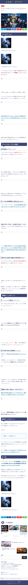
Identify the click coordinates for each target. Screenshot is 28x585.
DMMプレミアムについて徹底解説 (9, 566)
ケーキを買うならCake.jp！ (8, 563)
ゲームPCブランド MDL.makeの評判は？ (11, 564)
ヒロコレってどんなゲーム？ (8, 567)
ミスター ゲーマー (14, 2)
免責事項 (18, 581)
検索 (2, 555)
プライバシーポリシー (11, 581)
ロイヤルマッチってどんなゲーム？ (9, 569)
